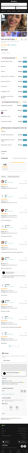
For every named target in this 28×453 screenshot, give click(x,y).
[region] (14, 11)
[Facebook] (17, 407)
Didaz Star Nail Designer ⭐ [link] (6, 419)
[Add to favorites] (25, 39)
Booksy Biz (24, 435)
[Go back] (3, 16)
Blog (3, 428)
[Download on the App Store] (6, 441)
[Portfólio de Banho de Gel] (2, 113)
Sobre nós (4, 431)
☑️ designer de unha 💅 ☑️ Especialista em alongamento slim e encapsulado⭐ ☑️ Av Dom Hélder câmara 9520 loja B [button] (13, 382)
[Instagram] (11, 407)
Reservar (24, 61)
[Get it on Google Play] (22, 441)
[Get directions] (24, 373)
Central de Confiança (22, 431)
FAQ (3, 433)
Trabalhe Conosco (22, 433)
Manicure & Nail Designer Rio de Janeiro (14, 418)
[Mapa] (14, 370)
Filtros (4, 176)
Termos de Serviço (22, 428)
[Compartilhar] (21, 39)
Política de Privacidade (6, 435)
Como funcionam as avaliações (20, 158)
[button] (2, 4)
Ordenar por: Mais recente (13, 176)
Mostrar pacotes (7, 360)
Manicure (4, 418)
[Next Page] (18, 346)
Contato (24, 438)
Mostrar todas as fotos (20, 29)
